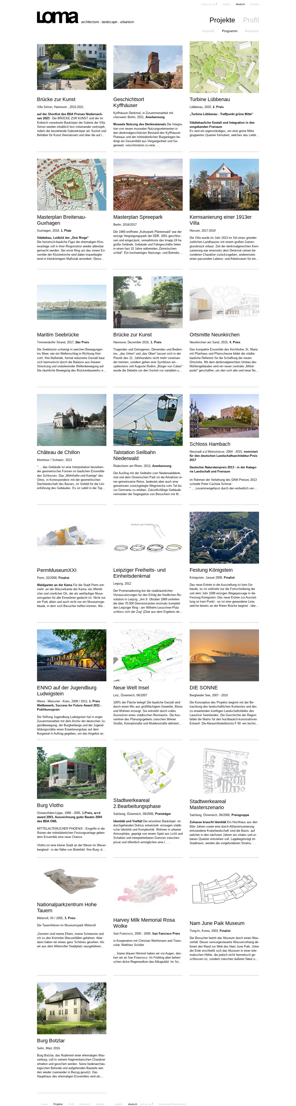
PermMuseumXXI (57, 570)
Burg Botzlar (51, 1040)
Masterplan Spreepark (138, 217)
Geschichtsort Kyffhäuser (128, 102)
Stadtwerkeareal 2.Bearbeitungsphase (137, 803)
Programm (229, 31)
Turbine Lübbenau (210, 99)
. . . (157, 145)
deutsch (240, 4)
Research (252, 31)
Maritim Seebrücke (58, 335)
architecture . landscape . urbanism (107, 22)
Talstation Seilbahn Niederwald (134, 455)
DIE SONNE (204, 688)
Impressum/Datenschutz (172, 1104)
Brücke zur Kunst (56, 99)
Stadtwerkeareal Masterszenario (208, 804)
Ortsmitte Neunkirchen (215, 335)
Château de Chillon (58, 452)
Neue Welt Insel (131, 688)
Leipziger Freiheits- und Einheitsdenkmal (139, 573)
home (45, 1104)
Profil (251, 20)
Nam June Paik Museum (217, 923)
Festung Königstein (211, 570)
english (226, 4)
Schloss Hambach (210, 444)
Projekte (222, 20)
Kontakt (254, 4)
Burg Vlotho (50, 805)
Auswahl (208, 31)
